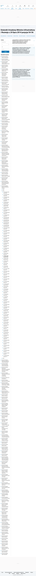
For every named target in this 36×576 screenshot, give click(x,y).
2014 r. (28, 25)
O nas (2, 572)
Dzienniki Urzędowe (8, 25)
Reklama (17, 573)
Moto (23, 8)
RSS (9, 573)
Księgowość (2, 8)
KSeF (35, 8)
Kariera (32, 572)
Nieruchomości (27, 8)
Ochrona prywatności (8, 572)
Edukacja (31, 8)
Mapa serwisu (23, 573)
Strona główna (3, 25)
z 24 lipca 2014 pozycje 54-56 (5, 26)
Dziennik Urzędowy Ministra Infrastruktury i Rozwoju (19, 25)
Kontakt (13, 573)
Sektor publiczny (12, 8)
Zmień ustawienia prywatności (19, 572)
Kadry (6, 8)
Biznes (8, 8)
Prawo (16, 8)
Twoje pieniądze (20, 8)
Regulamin (27, 572)
